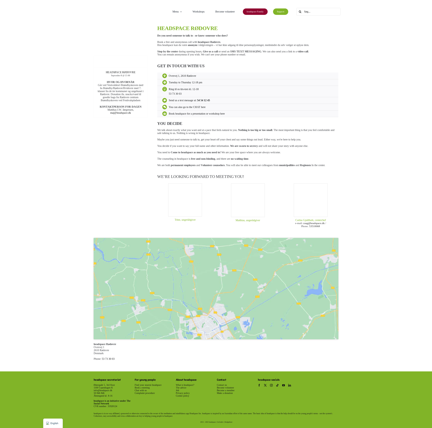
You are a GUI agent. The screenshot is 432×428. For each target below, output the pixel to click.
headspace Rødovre (121, 72)
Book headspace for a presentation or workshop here (197, 113)
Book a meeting (142, 387)
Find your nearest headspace (148, 385)
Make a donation (225, 393)
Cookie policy (182, 396)
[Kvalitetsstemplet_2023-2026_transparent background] (318, 377)
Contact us (222, 385)
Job (177, 390)
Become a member (226, 390)
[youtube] (283, 385)
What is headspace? (185, 385)
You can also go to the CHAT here (187, 107)
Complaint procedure (145, 393)
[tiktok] (277, 385)
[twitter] (265, 385)
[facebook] (259, 385)
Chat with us (141, 390)
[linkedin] (289, 385)
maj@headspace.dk (120, 112)
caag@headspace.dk (314, 223)
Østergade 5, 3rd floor (104, 385)
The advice (181, 387)
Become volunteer (225, 387)
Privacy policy (183, 393)
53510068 (314, 226)
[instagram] (271, 385)
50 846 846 (99, 393)
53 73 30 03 (175, 93)
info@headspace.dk (103, 390)
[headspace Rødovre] (120, 57)
